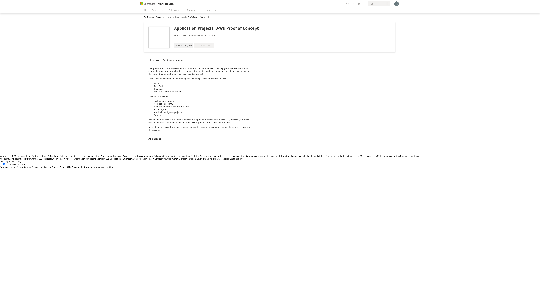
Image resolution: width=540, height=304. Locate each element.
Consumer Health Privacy (11, 167)
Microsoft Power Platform (68, 158)
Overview (154, 60)
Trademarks (77, 167)
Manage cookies (105, 167)
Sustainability (236, 158)
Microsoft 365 (49, 158)
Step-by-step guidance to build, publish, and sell (268, 156)
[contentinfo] (166, 17)
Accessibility (224, 158)
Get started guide (68, 156)
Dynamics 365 (35, 158)
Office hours (53, 156)
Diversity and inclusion (207, 158)
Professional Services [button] (154, 17)
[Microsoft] (147, 3)
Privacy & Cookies (50, 167)
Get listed (195, 156)
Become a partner (181, 156)
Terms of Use (66, 167)
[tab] (155, 60)
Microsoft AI (5, 158)
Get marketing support (210, 156)
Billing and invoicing (163, 156)
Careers (134, 158)
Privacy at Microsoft (178, 158)
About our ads (90, 167)
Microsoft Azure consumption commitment (133, 156)
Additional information (173, 60)
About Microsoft (146, 158)
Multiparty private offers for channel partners (398, 156)
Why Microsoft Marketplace (13, 156)
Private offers (107, 156)
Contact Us (37, 167)
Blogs (28, 156)
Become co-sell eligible (302, 156)
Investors (192, 158)
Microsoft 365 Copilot (106, 158)
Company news (162, 158)
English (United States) (10, 161)
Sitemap (27, 167)
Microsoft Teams (88, 158)
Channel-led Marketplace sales (362, 156)
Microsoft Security (20, 158)
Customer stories (39, 156)
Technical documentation (88, 156)
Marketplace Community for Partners (331, 156)
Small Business (124, 158)
